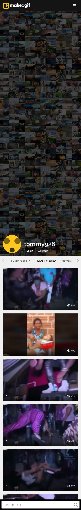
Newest (67, 260)
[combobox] (40, 504)
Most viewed (46, 260)
